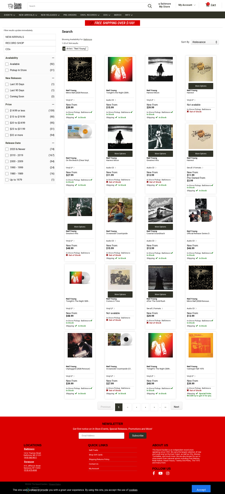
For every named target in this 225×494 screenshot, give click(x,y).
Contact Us (93, 464)
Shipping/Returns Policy (99, 459)
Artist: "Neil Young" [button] (76, 48)
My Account (185, 5)
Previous (106, 406)
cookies (133, 489)
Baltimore (88, 39)
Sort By (185, 42)
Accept (201, 489)
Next (176, 406)
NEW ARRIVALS (15, 37)
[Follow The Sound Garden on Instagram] (168, 473)
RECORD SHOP (15, 43)
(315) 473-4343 (30, 470)
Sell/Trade (93, 450)
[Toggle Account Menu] (195, 5)
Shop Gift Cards (96, 455)
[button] (30, 58)
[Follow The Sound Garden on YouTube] (160, 473)
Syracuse (29, 461)
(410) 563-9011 (30, 457)
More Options (200, 86)
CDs (8, 49)
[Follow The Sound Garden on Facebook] (153, 473)
